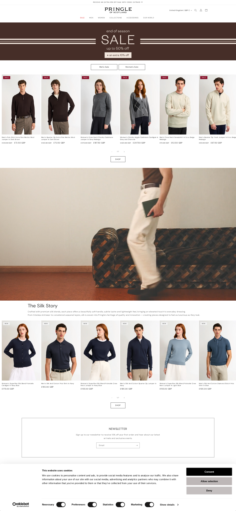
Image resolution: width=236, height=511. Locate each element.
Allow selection (209, 481)
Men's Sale (104, 67)
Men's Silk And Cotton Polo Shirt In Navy (57, 384)
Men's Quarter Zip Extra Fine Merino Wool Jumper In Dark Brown (58, 138)
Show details (167, 504)
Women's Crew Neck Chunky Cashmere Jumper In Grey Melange (97, 138)
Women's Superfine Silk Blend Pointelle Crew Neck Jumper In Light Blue (178, 385)
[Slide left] (111, 151)
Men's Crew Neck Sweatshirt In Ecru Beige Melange (177, 138)
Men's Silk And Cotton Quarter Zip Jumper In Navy (138, 385)
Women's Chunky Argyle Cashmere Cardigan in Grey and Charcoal (139, 138)
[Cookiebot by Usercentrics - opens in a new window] (21, 504)
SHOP (118, 159)
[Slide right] (124, 151)
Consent (209, 471)
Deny (209, 490)
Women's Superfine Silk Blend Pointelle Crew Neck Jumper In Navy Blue (99, 385)
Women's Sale (131, 67)
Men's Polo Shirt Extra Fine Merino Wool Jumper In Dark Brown (18, 138)
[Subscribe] (137, 445)
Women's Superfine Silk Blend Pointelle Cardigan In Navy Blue (18, 385)
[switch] (92, 504)
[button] (83, 17)
